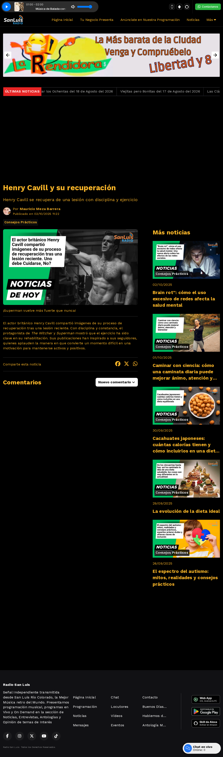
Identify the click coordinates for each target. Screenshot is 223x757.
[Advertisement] (111, 136)
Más (210, 20)
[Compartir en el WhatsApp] (135, 364)
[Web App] (172, 7)
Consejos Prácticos (20, 222)
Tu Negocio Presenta (96, 20)
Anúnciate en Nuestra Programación (150, 20)
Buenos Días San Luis (156, 707)
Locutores (119, 707)
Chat (115, 697)
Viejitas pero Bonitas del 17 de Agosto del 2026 (142, 91)
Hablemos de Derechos (156, 716)
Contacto (150, 697)
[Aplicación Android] (179, 7)
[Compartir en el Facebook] (117, 364)
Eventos (117, 725)
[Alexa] (187, 7)
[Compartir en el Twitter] (126, 364)
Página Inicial (62, 20)
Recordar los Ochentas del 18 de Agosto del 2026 (53, 91)
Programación (85, 707)
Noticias (193, 20)
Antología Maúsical (156, 725)
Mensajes (81, 725)
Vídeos (116, 716)
